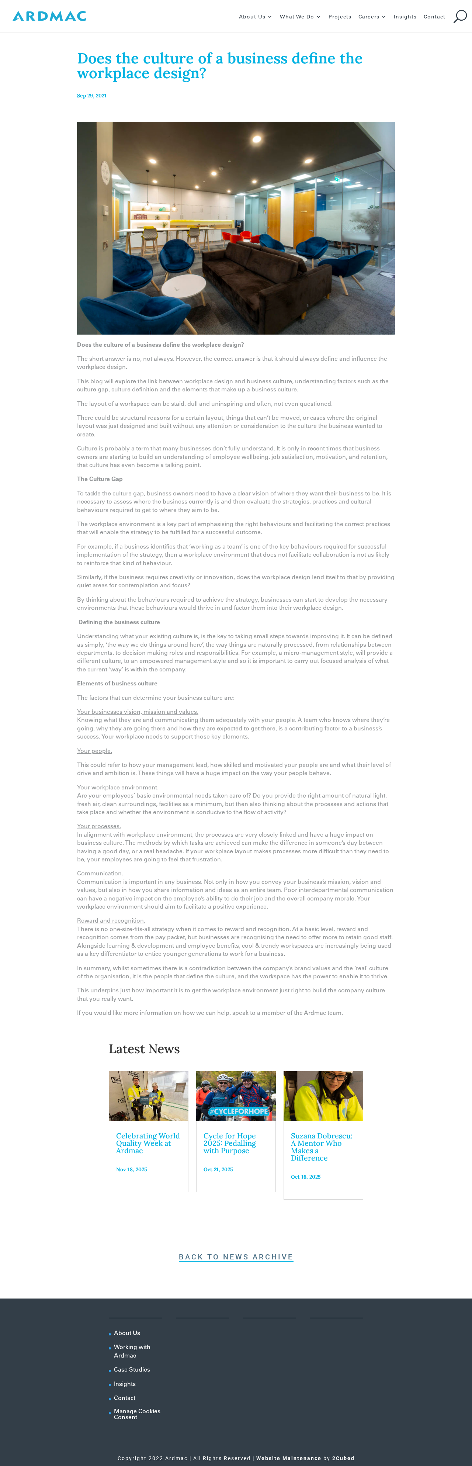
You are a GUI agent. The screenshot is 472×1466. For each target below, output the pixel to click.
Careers (368, 17)
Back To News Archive (236, 1256)
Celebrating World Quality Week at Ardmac (148, 1143)
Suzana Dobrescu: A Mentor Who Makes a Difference (322, 1146)
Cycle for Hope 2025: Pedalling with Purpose (230, 1143)
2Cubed (343, 1458)
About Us (252, 17)
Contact (434, 17)
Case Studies (132, 1369)
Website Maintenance (289, 1458)
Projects (340, 17)
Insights (405, 17)
